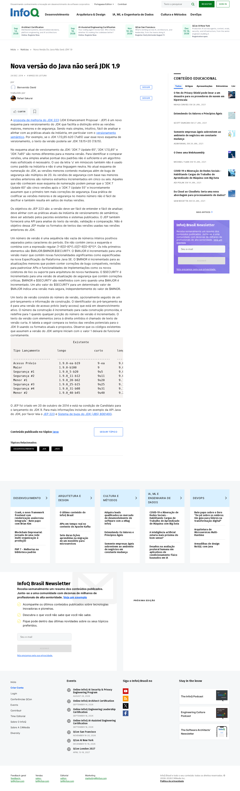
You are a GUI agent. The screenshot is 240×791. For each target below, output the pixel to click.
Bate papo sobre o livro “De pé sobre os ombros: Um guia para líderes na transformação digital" (209, 516)
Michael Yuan (181, 162)
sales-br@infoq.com (42, 779)
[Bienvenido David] (13, 87)
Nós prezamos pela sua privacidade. (196, 269)
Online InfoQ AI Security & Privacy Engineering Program (92, 691)
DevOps (196, 14)
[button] (201, 260)
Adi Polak (179, 182)
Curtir (21, 111)
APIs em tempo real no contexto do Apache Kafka (75, 525)
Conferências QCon (21, 699)
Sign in (223, 4)
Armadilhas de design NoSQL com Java (206, 545)
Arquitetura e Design (69, 498)
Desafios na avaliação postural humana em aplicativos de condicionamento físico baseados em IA (163, 552)
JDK (44, 449)
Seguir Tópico (108, 431)
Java (56, 432)
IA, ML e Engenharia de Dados (133, 14)
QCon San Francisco (84, 732)
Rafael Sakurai (25, 98)
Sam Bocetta (181, 201)
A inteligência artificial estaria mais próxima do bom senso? (164, 535)
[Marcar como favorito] (34, 111)
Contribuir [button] (122, 4)
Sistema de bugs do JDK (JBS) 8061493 (85, 414)
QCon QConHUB (158, 608)
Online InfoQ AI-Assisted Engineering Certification (94, 722)
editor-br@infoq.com (67, 779)
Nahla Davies (181, 104)
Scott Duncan (182, 123)
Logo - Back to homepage (25, 12)
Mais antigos (203, 212)
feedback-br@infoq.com (17, 779)
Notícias (25, 49)
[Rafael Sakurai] (13, 98)
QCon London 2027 (84, 748)
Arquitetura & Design (90, 14)
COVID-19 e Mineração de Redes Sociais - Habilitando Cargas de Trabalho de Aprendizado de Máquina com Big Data (197, 174)
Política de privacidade (172, 781)
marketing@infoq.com (96, 778)
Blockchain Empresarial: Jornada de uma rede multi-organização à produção (28, 536)
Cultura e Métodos (173, 14)
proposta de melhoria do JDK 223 (36, 120)
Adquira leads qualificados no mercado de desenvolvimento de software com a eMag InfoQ (119, 518)
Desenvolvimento (57, 14)
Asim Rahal (180, 143)
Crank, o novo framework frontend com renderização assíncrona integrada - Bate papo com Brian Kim (29, 518)
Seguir (146, 87)
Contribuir (16, 710)
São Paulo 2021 (187, 655)
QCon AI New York (83, 740)
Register (207, 4)
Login (14, 693)
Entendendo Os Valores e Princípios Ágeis (198, 113)
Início (13, 49)
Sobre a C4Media (20, 727)
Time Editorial (18, 716)
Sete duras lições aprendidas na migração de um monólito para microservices (74, 539)
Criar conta (17, 687)
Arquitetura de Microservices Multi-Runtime (206, 532)
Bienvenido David (26, 87)
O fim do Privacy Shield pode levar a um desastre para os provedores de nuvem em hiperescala (199, 96)
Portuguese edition (103, 4)
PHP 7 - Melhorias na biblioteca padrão (27, 551)
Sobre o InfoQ (18, 721)
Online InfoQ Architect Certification (93, 701)
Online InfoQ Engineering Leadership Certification (94, 711)
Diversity (15, 733)
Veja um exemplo (75, 597)
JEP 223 (49, 414)
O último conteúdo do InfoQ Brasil (73, 514)
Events (14, 704)
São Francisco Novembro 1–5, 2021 (199, 659)
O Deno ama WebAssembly (189, 152)
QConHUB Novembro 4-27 (147, 655)
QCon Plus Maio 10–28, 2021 (148, 659)
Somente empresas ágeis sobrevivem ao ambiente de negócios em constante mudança (197, 135)
